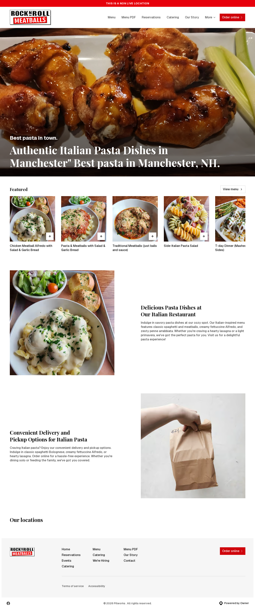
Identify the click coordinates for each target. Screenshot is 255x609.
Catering (173, 17)
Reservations (151, 17)
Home (66, 549)
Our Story (192, 17)
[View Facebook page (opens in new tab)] (8, 603)
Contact (129, 561)
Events (66, 561)
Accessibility (96, 586)
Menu (112, 17)
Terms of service (73, 586)
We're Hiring (101, 561)
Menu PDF (129, 17)
